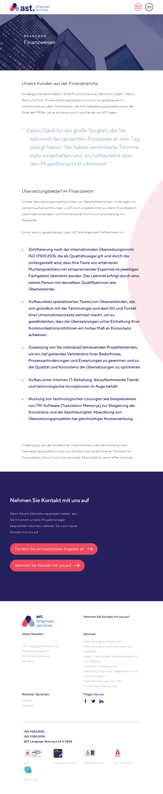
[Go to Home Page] (30, 7)
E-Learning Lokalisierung (100, 686)
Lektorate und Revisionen (100, 666)
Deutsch (27, 705)
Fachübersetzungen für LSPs (102, 681)
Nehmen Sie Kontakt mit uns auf (43, 565)
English (27, 701)
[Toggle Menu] (149, 7)
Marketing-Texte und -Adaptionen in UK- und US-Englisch (111, 673)
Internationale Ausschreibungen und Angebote (107, 649)
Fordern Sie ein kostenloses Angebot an (49, 549)
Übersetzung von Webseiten (102, 641)
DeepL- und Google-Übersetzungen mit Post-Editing (110, 659)
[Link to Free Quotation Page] (138, 7)
